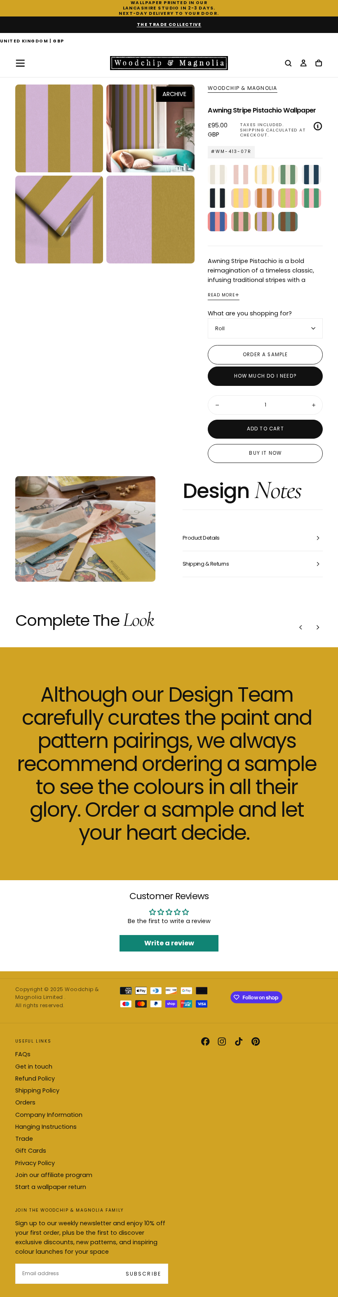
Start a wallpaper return (50, 1187)
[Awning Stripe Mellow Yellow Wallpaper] (264, 174)
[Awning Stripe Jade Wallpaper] (288, 221)
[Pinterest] (256, 1041)
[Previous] (301, 627)
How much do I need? (265, 376)
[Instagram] (222, 1041)
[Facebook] (205, 1041)
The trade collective (169, 24)
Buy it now (265, 453)
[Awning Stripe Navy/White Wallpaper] (311, 174)
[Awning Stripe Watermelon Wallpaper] (311, 198)
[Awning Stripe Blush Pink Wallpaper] (241, 174)
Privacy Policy (35, 1163)
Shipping (252, 130)
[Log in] (303, 63)
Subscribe (143, 1273)
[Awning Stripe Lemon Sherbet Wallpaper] (241, 198)
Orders (25, 1102)
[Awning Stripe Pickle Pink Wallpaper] (241, 221)
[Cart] (319, 63)
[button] (32, 41)
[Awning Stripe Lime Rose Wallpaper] (288, 198)
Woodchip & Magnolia (242, 88)
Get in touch (33, 1066)
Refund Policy (35, 1078)
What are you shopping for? (250, 313)
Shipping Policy (37, 1090)
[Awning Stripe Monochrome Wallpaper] (217, 198)
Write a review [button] (169, 943)
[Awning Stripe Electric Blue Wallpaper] (217, 221)
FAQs (23, 1054)
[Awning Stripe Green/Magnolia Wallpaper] (288, 174)
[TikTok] (239, 1041)
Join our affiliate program (53, 1175)
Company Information (48, 1115)
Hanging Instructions (46, 1127)
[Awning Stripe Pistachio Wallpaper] (264, 221)
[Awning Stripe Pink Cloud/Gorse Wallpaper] (264, 198)
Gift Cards (30, 1151)
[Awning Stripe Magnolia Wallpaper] (217, 174)
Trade (24, 1139)
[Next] (318, 627)
